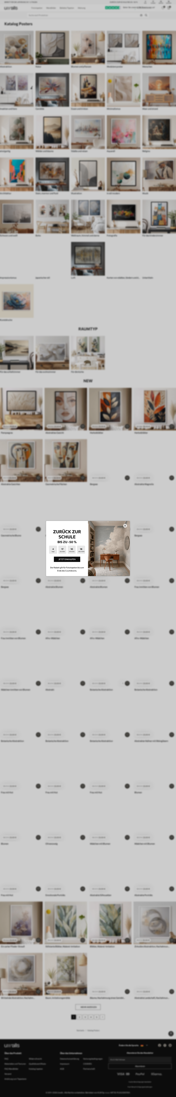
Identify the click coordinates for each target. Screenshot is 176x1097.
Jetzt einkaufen (67, 559)
